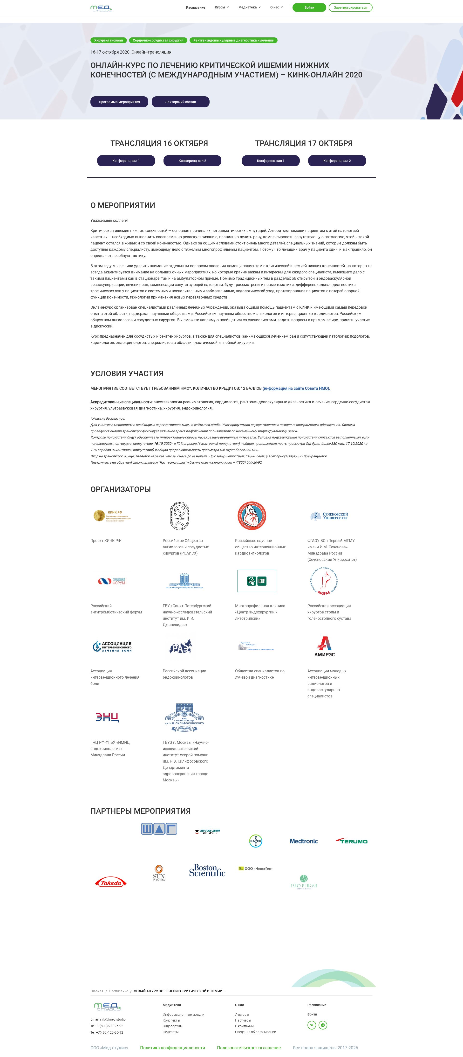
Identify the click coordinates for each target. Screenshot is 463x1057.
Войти (309, 7)
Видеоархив (172, 1026)
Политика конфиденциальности (172, 1047)
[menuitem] (195, 7)
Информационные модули (183, 1014)
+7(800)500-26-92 (109, 1026)
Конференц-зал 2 (192, 161)
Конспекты (171, 1020)
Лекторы (242, 1014)
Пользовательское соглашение (249, 1047)
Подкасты (171, 1032)
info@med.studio (113, 1019)
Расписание (195, 7)
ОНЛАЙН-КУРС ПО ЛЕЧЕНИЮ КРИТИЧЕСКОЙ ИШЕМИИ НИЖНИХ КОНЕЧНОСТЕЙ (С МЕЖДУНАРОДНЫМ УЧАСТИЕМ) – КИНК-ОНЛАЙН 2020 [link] (179, 991)
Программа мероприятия (119, 102)
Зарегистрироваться (350, 7)
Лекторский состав (180, 102)
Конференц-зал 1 (126, 161)
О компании (244, 1026)
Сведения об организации (255, 1032)
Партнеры (243, 1020)
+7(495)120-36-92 (109, 1032)
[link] (96, 991)
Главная (96, 991)
